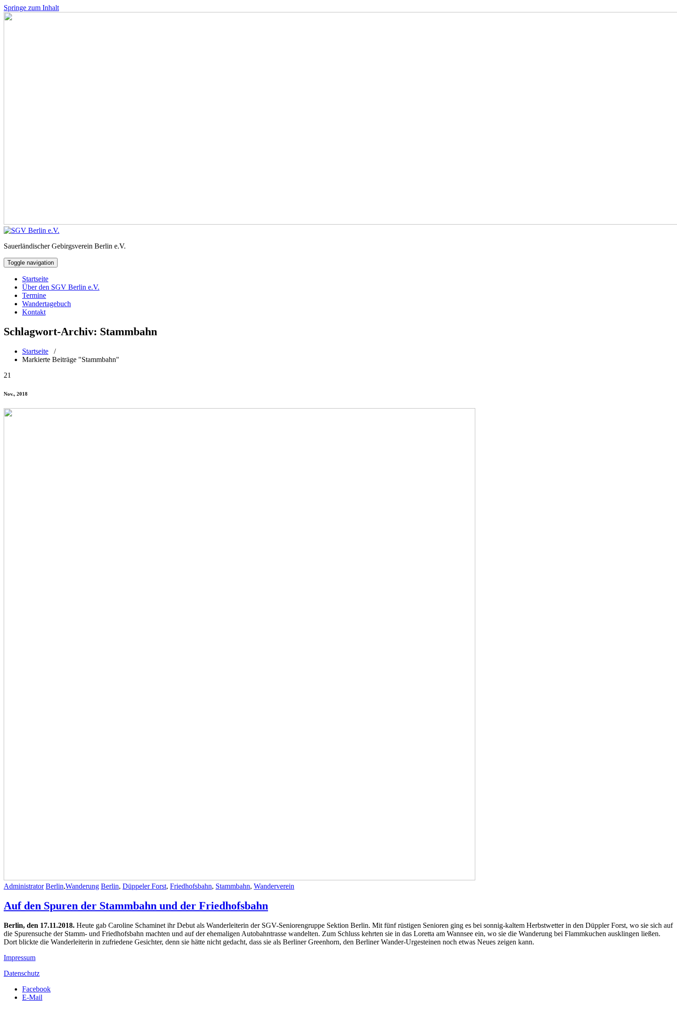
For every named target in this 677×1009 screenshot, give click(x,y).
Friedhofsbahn (191, 886)
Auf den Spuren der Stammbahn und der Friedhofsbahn (136, 906)
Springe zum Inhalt (31, 8)
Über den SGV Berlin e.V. (60, 287)
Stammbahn (233, 886)
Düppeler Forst (144, 886)
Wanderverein (274, 886)
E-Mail (32, 997)
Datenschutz (22, 973)
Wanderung (82, 886)
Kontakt (34, 312)
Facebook (36, 989)
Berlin (55, 886)
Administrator (24, 886)
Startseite (35, 279)
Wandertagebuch (46, 304)
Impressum (19, 958)
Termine (34, 295)
